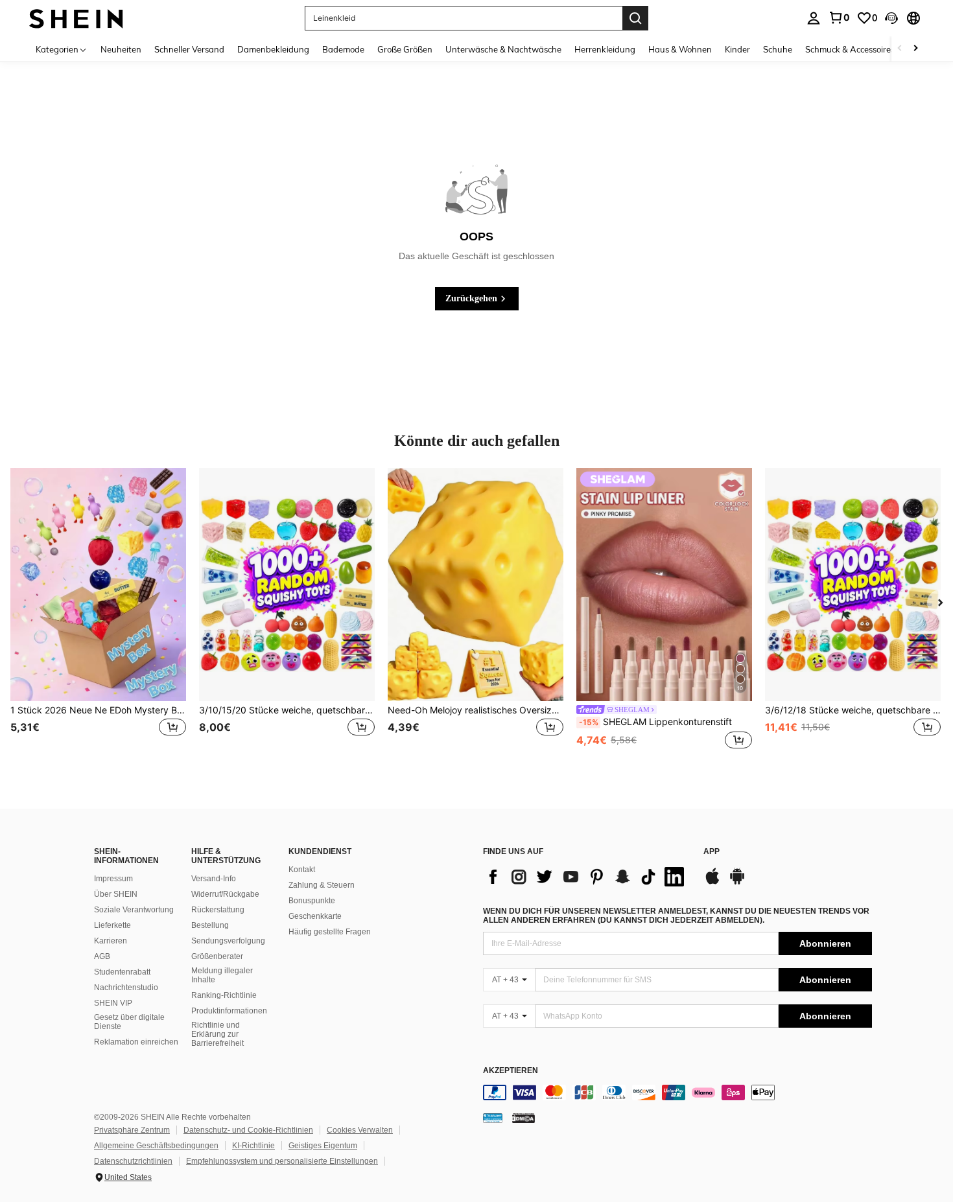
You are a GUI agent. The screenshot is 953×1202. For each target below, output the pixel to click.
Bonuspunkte (311, 900)
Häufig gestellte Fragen (329, 931)
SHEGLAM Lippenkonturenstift (655, 722)
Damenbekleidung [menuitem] (273, 49)
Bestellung (210, 925)
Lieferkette (112, 925)
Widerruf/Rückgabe (225, 894)
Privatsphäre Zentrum (132, 1130)
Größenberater (217, 956)
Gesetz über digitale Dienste (129, 1022)
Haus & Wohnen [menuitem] (680, 49)
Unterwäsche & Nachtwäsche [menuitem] (503, 49)
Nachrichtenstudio (126, 987)
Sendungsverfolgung (228, 940)
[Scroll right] (915, 49)
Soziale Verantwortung (134, 909)
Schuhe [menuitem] (777, 49)
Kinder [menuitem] (737, 49)
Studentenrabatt (122, 972)
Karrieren (110, 940)
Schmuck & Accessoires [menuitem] (850, 49)
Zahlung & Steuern (321, 885)
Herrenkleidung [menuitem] (604, 49)
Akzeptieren (510, 1071)
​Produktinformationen (229, 1010)
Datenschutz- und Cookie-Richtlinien (248, 1130)
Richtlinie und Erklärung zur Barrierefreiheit (217, 1034)
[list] (586, 876)
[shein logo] (76, 18)
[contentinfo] (677, 1092)
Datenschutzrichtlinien (133, 1161)
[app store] (712, 882)
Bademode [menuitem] (343, 49)
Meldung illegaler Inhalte (222, 975)
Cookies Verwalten (360, 1130)
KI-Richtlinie (253, 1145)
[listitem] (98, 616)
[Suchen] (635, 18)
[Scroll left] (899, 49)
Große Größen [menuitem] (404, 49)
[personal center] (813, 18)
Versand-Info (213, 878)
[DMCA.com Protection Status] (523, 1117)
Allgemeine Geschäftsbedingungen (156, 1145)
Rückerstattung (217, 909)
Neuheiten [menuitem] (120, 49)
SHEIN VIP (113, 1003)
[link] (839, 17)
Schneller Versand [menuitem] (189, 49)
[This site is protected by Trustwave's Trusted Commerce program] (492, 1117)
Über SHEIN (115, 894)
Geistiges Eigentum (322, 1145)
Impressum (113, 878)
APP (711, 852)
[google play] (737, 882)
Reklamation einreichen (136, 1041)
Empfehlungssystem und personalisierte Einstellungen (282, 1161)
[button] (891, 18)
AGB (102, 956)
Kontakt (301, 869)
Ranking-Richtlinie (224, 995)
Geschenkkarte (315, 916)
